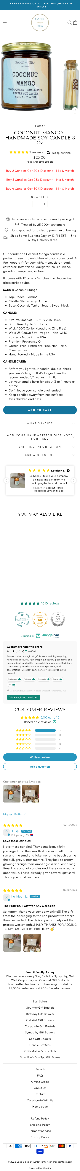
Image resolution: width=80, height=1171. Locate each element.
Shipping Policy (40, 1124)
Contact (40, 1094)
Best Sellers (40, 1001)
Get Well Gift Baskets (40, 1020)
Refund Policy (40, 1118)
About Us (40, 1088)
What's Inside (40, 423)
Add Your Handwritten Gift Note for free (40, 437)
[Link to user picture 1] (12, 943)
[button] (19, 152)
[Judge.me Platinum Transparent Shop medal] (22, 619)
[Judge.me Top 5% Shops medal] (57, 619)
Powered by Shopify (40, 1167)
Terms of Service (40, 1131)
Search (40, 1069)
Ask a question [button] (40, 766)
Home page (40, 1106)
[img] (12, 825)
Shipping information (40, 446)
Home (39, 125)
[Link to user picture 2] (32, 943)
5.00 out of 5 (50, 717)
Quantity (40, 196)
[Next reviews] (73, 480)
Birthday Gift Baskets (40, 1014)
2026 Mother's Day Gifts (40, 1051)
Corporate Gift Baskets (40, 1026)
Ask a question (40, 454)
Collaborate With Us (40, 1100)
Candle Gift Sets (40, 1045)
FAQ (40, 1075)
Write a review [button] (40, 757)
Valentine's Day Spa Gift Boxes (40, 1057)
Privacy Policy (40, 1137)
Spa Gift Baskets (40, 1039)
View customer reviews (23, 697)
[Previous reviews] (6, 480)
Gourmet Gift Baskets (40, 1007)
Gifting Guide (40, 1081)
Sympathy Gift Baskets (40, 1032)
